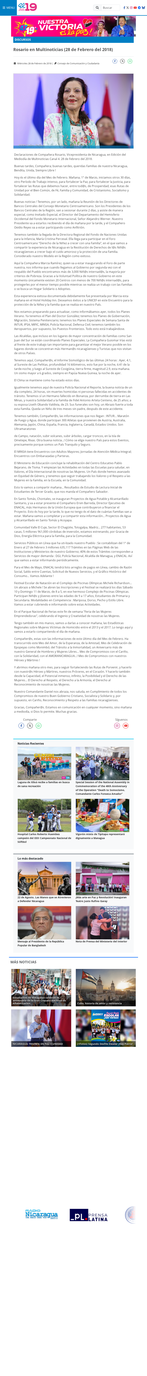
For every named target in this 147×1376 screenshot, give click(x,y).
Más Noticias (23, 962)
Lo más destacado (30, 858)
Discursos (23, 40)
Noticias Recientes (31, 743)
